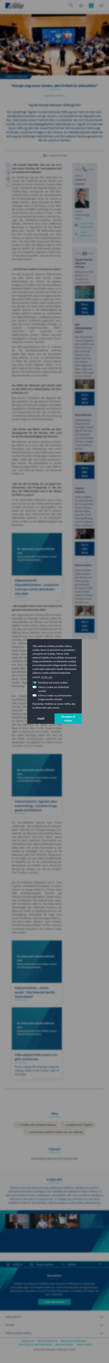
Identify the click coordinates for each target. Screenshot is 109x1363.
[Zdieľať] (8, 185)
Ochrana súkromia (47, 1340)
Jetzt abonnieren (54, 1302)
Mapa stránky (84, 1344)
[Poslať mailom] (8, 178)
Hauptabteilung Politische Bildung (54, 1158)
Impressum (28, 1340)
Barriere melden (64, 1344)
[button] (4, 1215)
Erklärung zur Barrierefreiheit (36, 1344)
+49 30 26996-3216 (86, 233)
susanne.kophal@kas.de (87, 225)
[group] (17, 1229)
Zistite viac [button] (47, 677)
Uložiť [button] (40, 718)
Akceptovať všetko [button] (68, 718)
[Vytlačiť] (8, 172)
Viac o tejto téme (84, 308)
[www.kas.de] (14, 5)
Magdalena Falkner (54, 95)
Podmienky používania (73, 1340)
